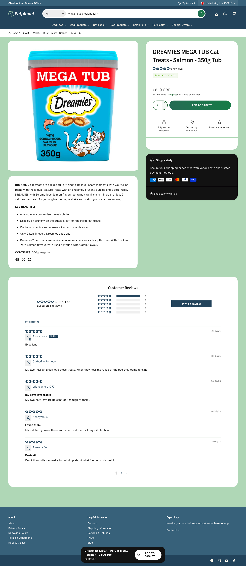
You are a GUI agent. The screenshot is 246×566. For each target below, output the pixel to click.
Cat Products (118, 24)
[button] (234, 13)
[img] (33, 331)
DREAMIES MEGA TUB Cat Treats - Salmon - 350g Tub (51, 33)
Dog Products (78, 24)
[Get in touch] (225, 13)
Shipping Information (100, 528)
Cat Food (98, 24)
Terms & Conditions (20, 537)
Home (15, 33)
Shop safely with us (165, 193)
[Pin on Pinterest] (29, 259)
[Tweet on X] (23, 259)
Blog (90, 542)
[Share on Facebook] (17, 259)
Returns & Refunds (99, 532)
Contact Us (173, 530)
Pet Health (158, 24)
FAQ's (91, 537)
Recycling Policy (18, 532)
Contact (92, 523)
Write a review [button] (191, 303)
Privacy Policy (16, 528)
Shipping (172, 94)
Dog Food (57, 24)
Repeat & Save (17, 542)
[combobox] (136, 13)
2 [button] (121, 473)
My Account (188, 3)
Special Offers (180, 24)
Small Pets (139, 24)
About (11, 523)
